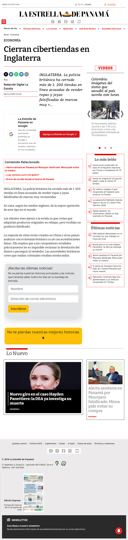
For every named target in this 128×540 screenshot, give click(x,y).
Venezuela (68, 29)
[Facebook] (66, 21)
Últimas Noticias (31, 29)
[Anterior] (89, 114)
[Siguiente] (122, 114)
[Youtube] (79, 21)
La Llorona (51, 29)
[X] (59, 21)
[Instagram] (72, 21)
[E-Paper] (110, 4)
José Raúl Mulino (87, 29)
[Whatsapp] (16, 74)
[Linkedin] (21, 74)
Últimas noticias (105, 228)
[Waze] (63, 463)
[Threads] (53, 21)
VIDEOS (105, 68)
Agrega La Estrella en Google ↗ (59, 134)
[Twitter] (6, 74)
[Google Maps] (56, 463)
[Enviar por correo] (26, 74)
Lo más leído (105, 159)
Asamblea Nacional (111, 29)
